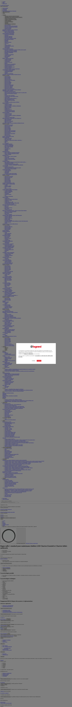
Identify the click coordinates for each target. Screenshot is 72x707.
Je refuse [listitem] (33, 360)
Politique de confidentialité (28, 353)
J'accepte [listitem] (39, 360)
